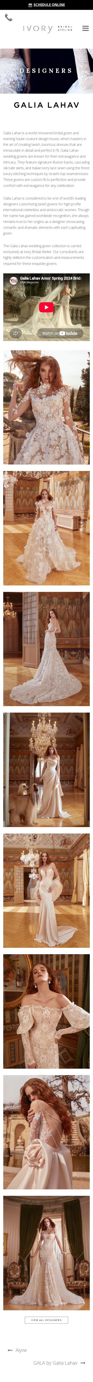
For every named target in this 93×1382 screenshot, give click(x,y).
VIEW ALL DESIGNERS (46, 1320)
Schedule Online (49, 4)
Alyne (21, 1350)
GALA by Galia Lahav (55, 1362)
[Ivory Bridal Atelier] (47, 29)
